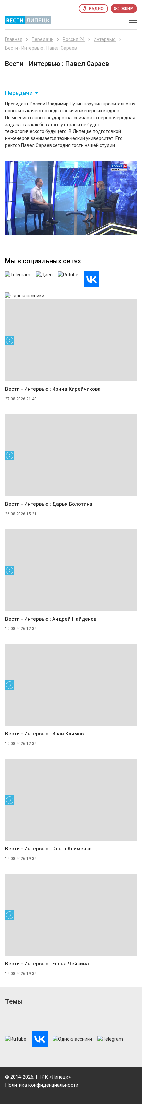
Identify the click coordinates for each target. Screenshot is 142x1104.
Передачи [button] (19, 93)
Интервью (105, 39)
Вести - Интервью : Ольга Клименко (48, 849)
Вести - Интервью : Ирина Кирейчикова (53, 389)
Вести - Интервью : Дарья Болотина (48, 504)
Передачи (42, 39)
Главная (13, 39)
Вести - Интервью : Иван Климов (44, 734)
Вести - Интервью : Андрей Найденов (50, 619)
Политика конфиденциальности (41, 1085)
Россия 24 (74, 39)
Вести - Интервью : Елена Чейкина (47, 964)
